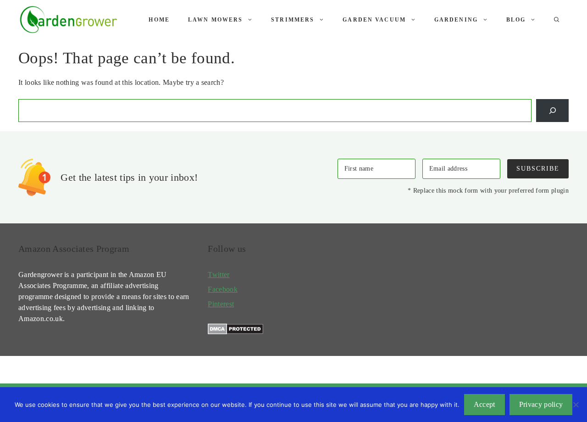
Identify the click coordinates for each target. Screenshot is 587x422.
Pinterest (221, 304)
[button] (557, 19)
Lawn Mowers (215, 20)
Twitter (218, 274)
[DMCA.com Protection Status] (235, 332)
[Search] (552, 110)
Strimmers (292, 20)
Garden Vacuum (374, 20)
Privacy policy (541, 404)
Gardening (456, 20)
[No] (575, 404)
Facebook (223, 289)
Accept (484, 404)
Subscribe (537, 168)
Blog (516, 20)
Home (159, 20)
